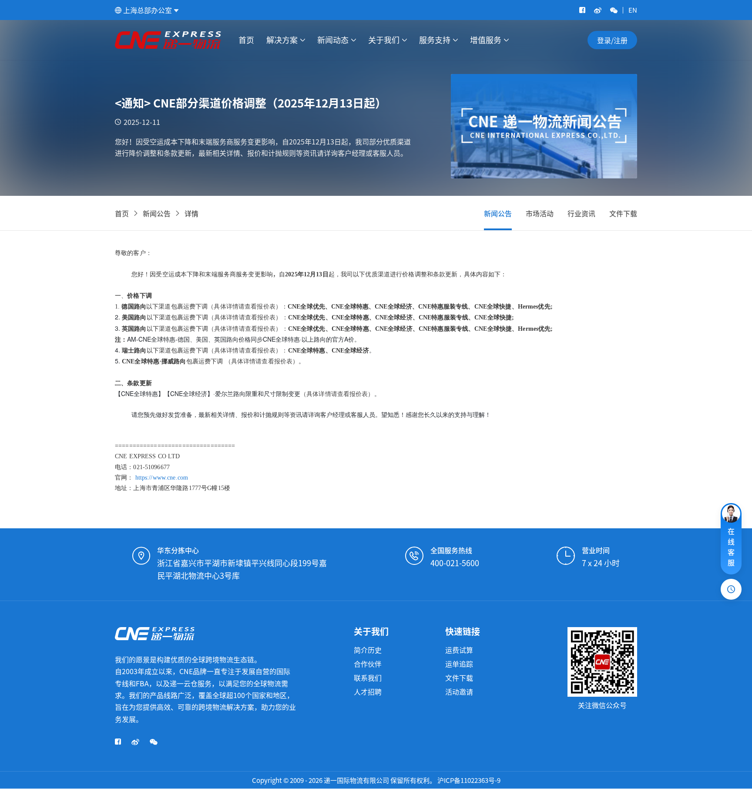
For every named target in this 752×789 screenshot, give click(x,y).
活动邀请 (459, 691)
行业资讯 (581, 213)
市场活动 (540, 213)
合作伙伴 (368, 663)
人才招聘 (368, 691)
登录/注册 (612, 40)
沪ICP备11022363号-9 (468, 780)
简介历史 (368, 649)
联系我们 (368, 677)
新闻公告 (157, 213)
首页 (246, 40)
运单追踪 (459, 663)
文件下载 (623, 213)
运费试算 (459, 649)
